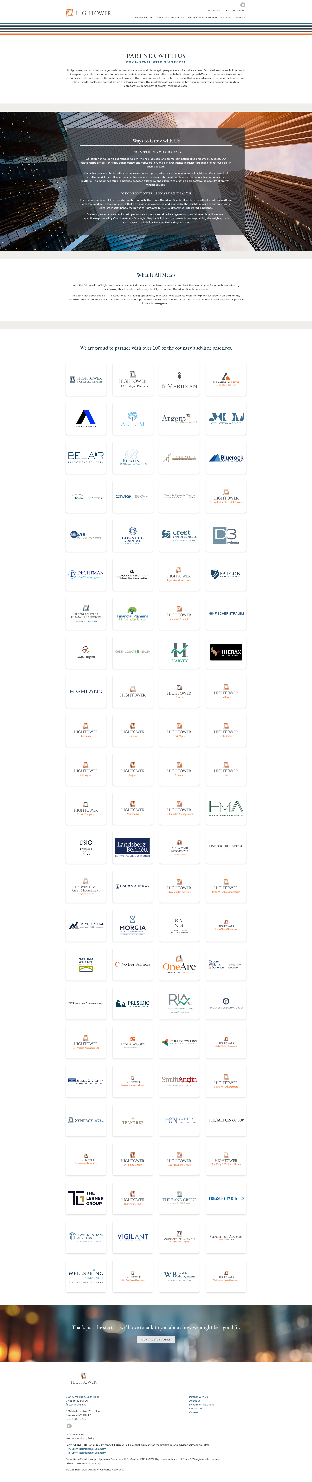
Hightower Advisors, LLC (169, 1459)
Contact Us (213, 10)
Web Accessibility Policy (80, 1438)
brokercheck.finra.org (88, 1463)
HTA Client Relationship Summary (86, 1448)
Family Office (196, 17)
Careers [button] (238, 17)
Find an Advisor (235, 10)
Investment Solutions (218, 17)
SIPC (151, 1459)
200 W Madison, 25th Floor (82, 1397)
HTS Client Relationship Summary (86, 1452)
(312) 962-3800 (76, 1404)
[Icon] (242, 5)
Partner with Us (144, 17)
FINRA (143, 1459)
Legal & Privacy (75, 1434)
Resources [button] (177, 17)
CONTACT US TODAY (155, 1338)
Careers (193, 1412)
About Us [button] (161, 17)
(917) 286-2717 (76, 1419)
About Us (195, 1400)
